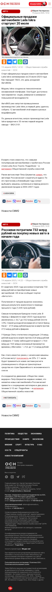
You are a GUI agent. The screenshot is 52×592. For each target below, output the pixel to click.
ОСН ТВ (8, 450)
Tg (39, 201)
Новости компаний (14, 456)
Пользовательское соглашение (17, 562)
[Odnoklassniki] (4, 61)
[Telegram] (14, 61)
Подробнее (19, 545)
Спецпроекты (21, 450)
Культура (29, 445)
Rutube (29, 201)
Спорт (18, 445)
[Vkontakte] (9, 61)
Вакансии (27, 491)
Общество (22, 434)
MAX (18, 201)
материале (6, 169)
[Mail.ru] (25, 61)
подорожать (23, 358)
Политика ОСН (35, 562)
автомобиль (10, 398)
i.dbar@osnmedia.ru (16, 500)
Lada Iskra (9, 193)
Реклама (9, 131)
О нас (39, 445)
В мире (26, 439)
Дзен (8, 201)
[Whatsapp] (20, 61)
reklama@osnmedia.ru (30, 504)
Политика (9, 434)
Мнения (8, 445)
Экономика (36, 434)
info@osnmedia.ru (16, 491)
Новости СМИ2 (10, 210)
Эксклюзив (38, 439)
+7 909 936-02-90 (37, 500)
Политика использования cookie (17, 564)
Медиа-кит (26, 549)
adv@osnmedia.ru (11, 506)
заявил (39, 174)
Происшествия (12, 439)
